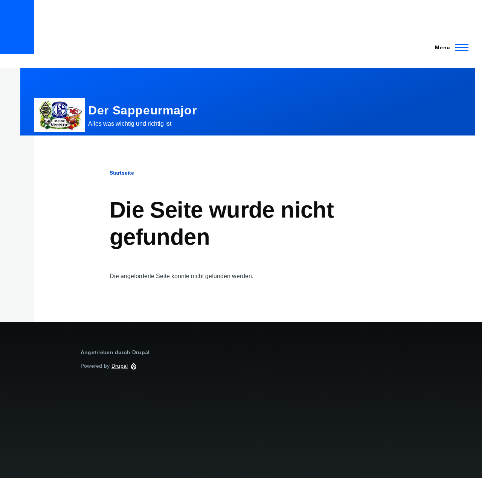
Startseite (122, 173)
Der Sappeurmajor (142, 110)
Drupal (119, 366)
